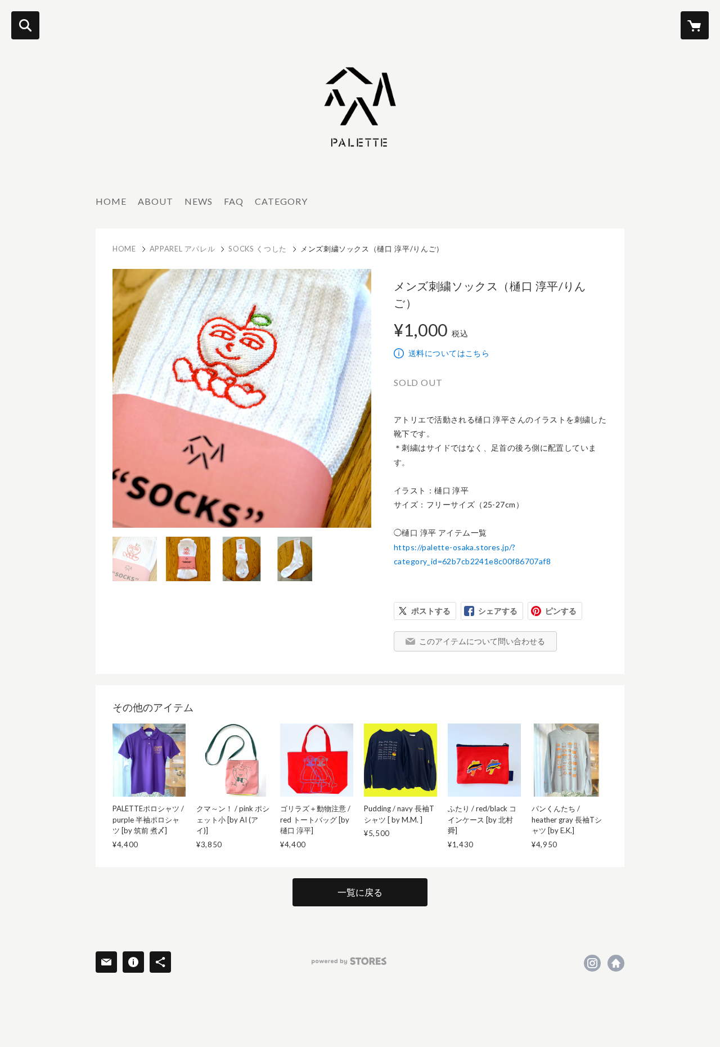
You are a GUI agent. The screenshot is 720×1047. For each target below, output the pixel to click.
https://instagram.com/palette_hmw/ (592, 963)
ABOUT (155, 201)
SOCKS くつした (257, 248)
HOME (111, 201)
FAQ (234, 201)
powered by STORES (349, 961)
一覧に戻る (360, 892)
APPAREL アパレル (182, 248)
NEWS (198, 201)
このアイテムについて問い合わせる (482, 641)
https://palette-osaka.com (616, 963)
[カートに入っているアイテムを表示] (695, 25)
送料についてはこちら (448, 353)
